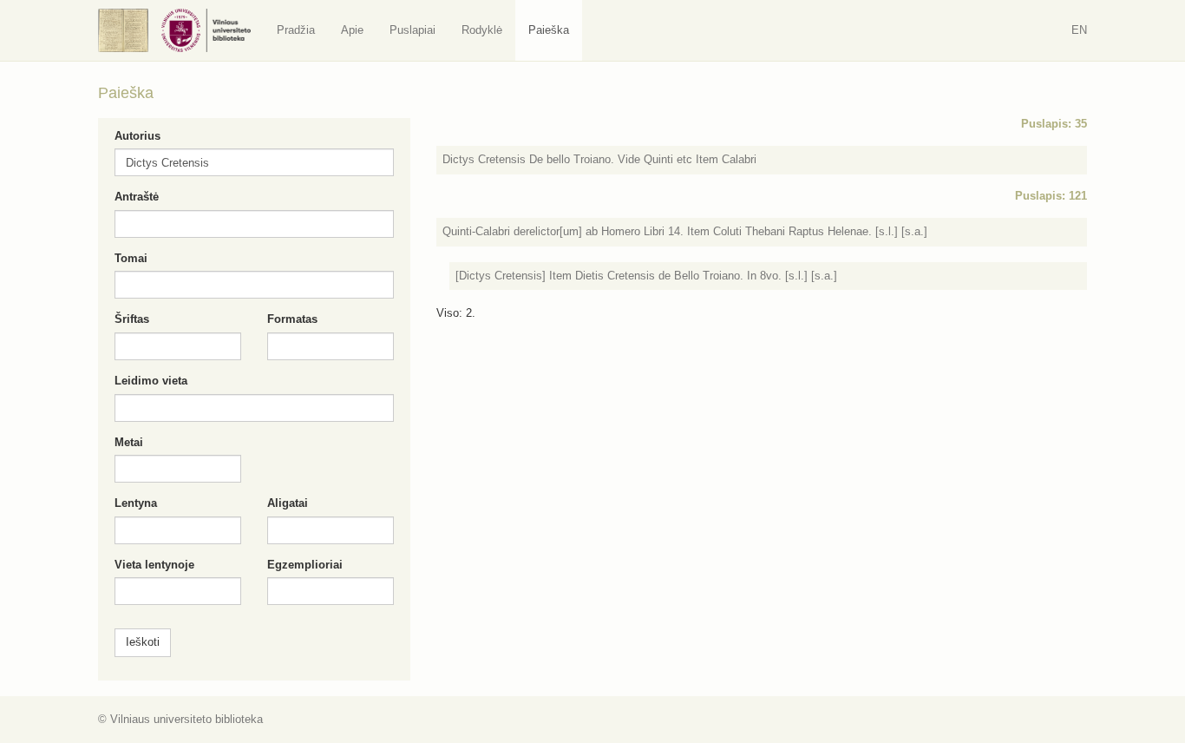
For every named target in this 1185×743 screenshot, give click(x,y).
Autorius (137, 135)
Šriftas (132, 318)
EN (1079, 29)
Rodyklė (482, 29)
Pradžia (296, 29)
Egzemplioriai (305, 564)
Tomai (131, 258)
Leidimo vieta (151, 380)
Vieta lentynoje (154, 564)
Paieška (548, 29)
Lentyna (136, 503)
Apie (352, 29)
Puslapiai (412, 29)
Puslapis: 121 (1051, 195)
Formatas (292, 318)
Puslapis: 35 (1054, 123)
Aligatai (287, 503)
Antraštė (137, 196)
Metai (129, 442)
